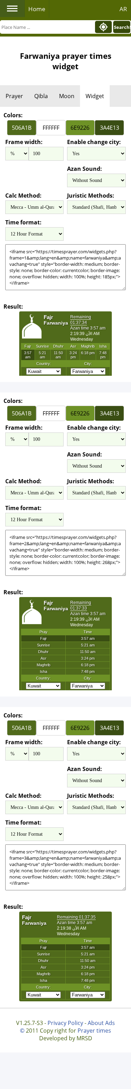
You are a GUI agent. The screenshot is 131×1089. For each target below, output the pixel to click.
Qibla (41, 96)
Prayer (14, 96)
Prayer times (94, 1030)
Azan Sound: (84, 169)
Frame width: (24, 142)
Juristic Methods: (90, 195)
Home (36, 9)
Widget (95, 96)
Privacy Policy (65, 1023)
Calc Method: (23, 195)
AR (123, 9)
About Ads (101, 1023)
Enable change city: (94, 142)
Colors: (13, 115)
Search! (122, 27)
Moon (66, 96)
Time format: (23, 222)
